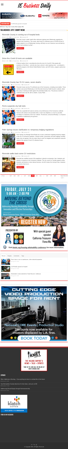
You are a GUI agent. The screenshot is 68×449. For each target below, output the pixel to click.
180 (55, 176)
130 (14, 176)
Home (3, 26)
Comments (16, 256)
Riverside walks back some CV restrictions (18, 154)
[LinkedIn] (34, 445)
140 (18, 176)
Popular (10, 256)
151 (40, 176)
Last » (62, 177)
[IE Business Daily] (34, 6)
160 (47, 176)
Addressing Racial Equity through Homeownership (15, 388)
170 (51, 176)
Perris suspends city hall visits (14, 106)
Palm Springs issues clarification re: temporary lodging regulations (28, 130)
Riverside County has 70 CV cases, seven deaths (21, 82)
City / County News (15, 37)
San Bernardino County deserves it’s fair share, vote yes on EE (19, 384)
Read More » (20, 48)
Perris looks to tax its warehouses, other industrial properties (26, 259)
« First (3, 176)
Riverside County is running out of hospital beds (21, 35)
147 (25, 176)
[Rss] (31, 445)
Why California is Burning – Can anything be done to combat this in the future (23, 379)
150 (37, 176)
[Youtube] (36, 445)
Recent (3, 256)
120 (11, 176)
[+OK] (34, 15)
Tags (23, 256)
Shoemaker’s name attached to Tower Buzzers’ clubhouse (26, 273)
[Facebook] (33, 445)
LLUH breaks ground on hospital (19, 23)
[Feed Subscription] (67, 30)
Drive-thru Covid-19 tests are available (17, 58)
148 (29, 176)
